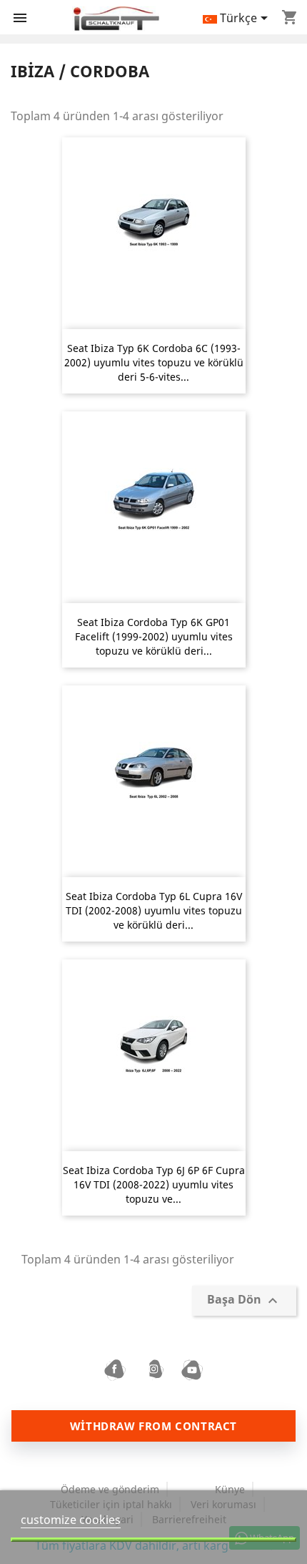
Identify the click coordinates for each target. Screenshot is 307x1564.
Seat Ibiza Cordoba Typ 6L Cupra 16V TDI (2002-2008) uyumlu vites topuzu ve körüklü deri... (154, 910)
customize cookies (71, 1520)
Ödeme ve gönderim (110, 1489)
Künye (230, 1489)
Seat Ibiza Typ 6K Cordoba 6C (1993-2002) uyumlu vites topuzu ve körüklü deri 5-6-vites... (153, 362)
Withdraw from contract (153, 1426)
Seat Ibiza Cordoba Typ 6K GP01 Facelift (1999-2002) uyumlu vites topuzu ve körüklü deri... (154, 636)
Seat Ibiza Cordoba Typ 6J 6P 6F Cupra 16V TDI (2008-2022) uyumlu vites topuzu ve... (154, 1184)
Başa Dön (244, 1301)
